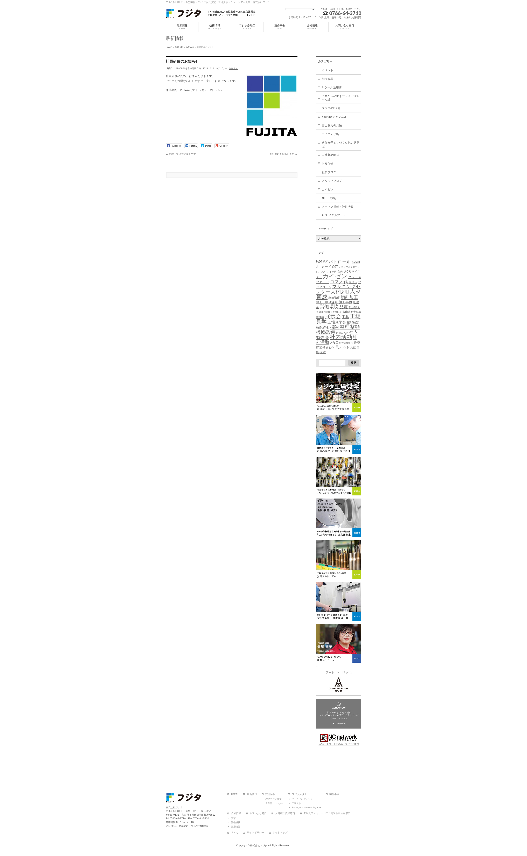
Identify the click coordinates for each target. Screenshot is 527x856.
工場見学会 (337, 322)
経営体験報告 (346, 343)
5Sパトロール (337, 261)
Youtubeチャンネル (334, 116)
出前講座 (334, 297)
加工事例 (345, 302)
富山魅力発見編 (332, 125)
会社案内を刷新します (283, 154)
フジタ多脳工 (299, 794)
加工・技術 (329, 198)
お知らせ (233, 68)
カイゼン (327, 189)
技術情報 (270, 794)
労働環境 (329, 306)
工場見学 (296, 803)
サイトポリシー (255, 832)
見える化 (343, 347)
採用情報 (235, 826)
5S (319, 261)
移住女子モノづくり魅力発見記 (340, 144)
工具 (345, 317)
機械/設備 (325, 332)
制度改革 (327, 79)
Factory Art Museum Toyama (306, 807)
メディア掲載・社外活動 (337, 206)
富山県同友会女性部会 (330, 312)
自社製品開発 (330, 154)
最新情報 (252, 794)
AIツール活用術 (332, 87)
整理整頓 (349, 327)
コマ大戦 (339, 281)
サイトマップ (280, 832)
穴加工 (334, 342)
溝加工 (339, 333)
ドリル (353, 282)
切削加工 (349, 297)
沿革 (233, 818)
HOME (235, 794)
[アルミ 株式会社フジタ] (211, 14)
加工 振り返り (327, 302)
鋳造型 (322, 352)
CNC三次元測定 (273, 799)
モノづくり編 (330, 134)
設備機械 (235, 822)
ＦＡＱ (234, 832)
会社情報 (236, 813)
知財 (346, 333)
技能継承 (322, 327)
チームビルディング (302, 799)
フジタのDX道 (331, 108)
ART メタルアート (334, 215)
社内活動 (341, 337)
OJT (335, 267)
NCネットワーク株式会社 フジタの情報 (339, 744)
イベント (327, 70)
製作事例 (334, 794)
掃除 (334, 327)
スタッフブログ (332, 180)
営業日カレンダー (274, 803)
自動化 (330, 347)
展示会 (333, 316)
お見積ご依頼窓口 (285, 813)
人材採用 (340, 291)
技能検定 (353, 322)
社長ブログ (329, 172)
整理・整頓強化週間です (181, 154)
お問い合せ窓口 (258, 813)
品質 (343, 307)
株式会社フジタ (258, 845)
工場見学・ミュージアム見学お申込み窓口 (326, 813)
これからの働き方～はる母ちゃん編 (340, 97)
